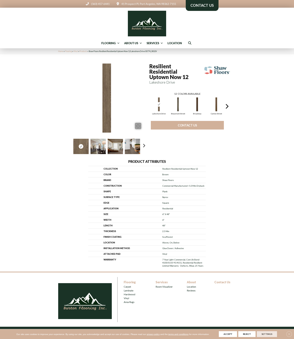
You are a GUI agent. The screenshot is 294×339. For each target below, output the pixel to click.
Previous (70, 144)
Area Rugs (129, 301)
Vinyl (76, 51)
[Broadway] (197, 104)
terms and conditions (178, 334)
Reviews (191, 290)
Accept (228, 334)
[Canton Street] (216, 104)
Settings (267, 334)
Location (175, 43)
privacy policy (153, 334)
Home (60, 51)
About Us (131, 43)
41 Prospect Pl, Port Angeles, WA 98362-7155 (148, 4)
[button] (118, 43)
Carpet (127, 286)
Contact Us (187, 125)
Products (83, 51)
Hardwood (129, 294)
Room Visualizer (164, 286)
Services (153, 43)
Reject (247, 334)
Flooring (108, 43)
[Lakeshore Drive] (159, 104)
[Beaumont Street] (178, 104)
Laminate (128, 290)
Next (143, 144)
